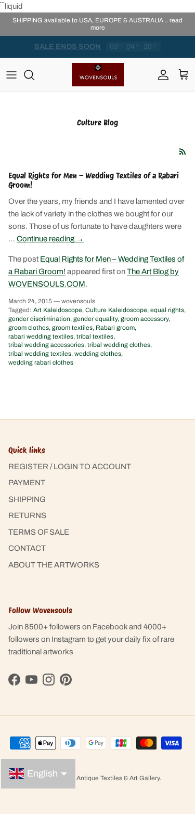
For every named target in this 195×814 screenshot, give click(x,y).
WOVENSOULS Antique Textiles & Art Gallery (95, 778)
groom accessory (144, 318)
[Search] (34, 74)
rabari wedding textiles (40, 336)
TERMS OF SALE (38, 532)
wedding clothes (97, 353)
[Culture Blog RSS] (183, 152)
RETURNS (27, 515)
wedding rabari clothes (40, 362)
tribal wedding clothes (118, 344)
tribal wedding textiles (39, 353)
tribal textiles (94, 336)
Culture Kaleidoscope (116, 310)
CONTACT (27, 548)
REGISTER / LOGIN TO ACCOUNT (69, 466)
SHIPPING (27, 499)
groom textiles (72, 327)
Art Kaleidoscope (57, 310)
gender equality (95, 318)
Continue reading (50, 239)
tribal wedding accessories (46, 344)
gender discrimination (39, 318)
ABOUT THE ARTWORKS (53, 565)
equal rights (167, 310)
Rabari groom (115, 327)
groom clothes (28, 327)
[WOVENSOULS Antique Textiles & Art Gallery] (98, 74)
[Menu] (11, 74)
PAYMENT (26, 483)
